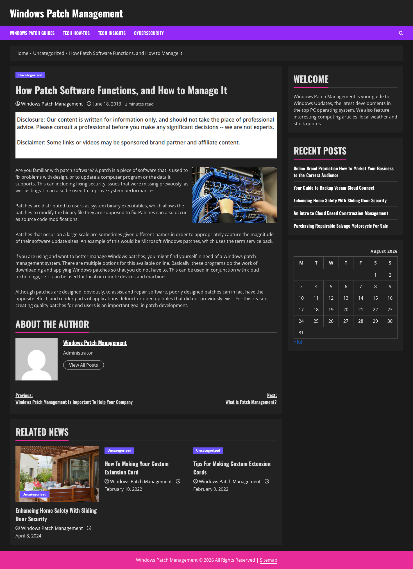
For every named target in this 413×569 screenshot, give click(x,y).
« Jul (298, 342)
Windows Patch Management (66, 13)
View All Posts (83, 365)
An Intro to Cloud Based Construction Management (341, 213)
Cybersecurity (149, 33)
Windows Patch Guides (32, 33)
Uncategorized (30, 75)
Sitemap (268, 560)
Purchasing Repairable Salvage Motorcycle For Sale (341, 225)
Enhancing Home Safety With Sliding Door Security (340, 200)
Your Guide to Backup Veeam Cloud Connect (334, 187)
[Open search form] (401, 33)
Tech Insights (112, 33)
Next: (251, 398)
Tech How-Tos (76, 33)
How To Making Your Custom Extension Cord (137, 467)
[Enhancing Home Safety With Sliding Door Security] (57, 474)
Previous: (74, 398)
